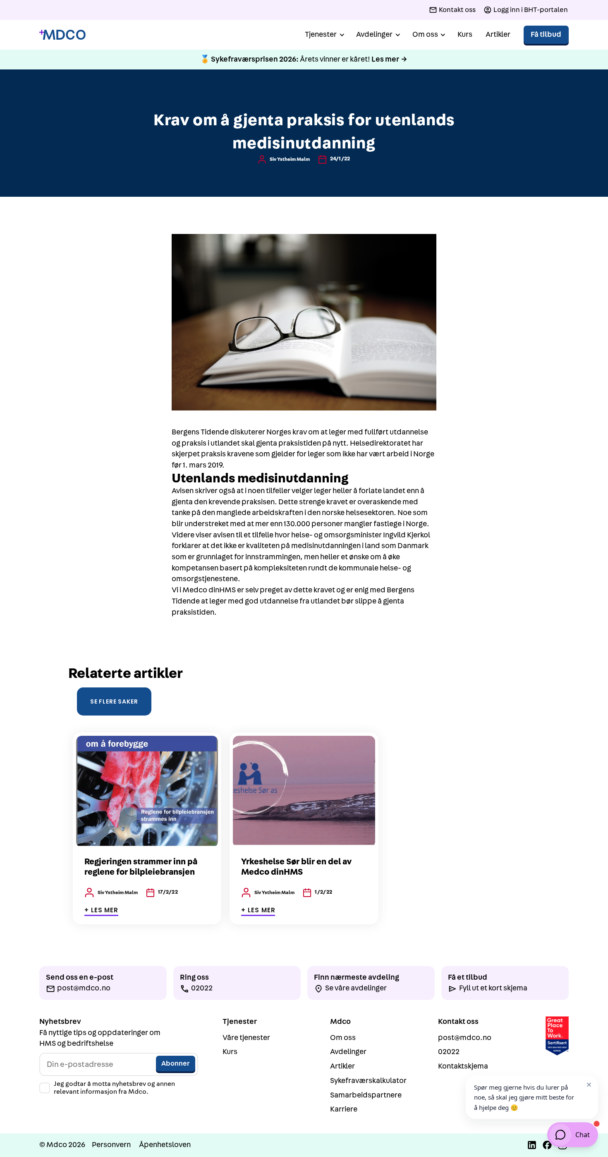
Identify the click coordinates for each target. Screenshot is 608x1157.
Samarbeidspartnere (366, 1095)
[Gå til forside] (62, 35)
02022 (449, 1052)
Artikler (498, 34)
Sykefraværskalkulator (368, 1081)
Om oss (343, 1038)
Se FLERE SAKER (114, 701)
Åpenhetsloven (165, 1145)
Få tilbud (546, 34)
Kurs (464, 34)
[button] (323, 35)
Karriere (343, 1109)
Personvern (111, 1145)
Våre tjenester (246, 1038)
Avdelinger (348, 1052)
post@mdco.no (464, 1038)
